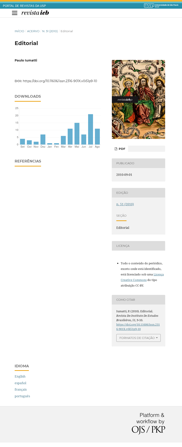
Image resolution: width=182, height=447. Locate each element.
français (21, 389)
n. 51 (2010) (50, 31)
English (20, 376)
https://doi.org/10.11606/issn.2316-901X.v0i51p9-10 (60, 81)
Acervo (33, 31)
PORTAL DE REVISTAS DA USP (24, 6)
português (22, 396)
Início (19, 31)
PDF (121, 148)
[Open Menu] (14, 13)
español (20, 383)
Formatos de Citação (137, 338)
